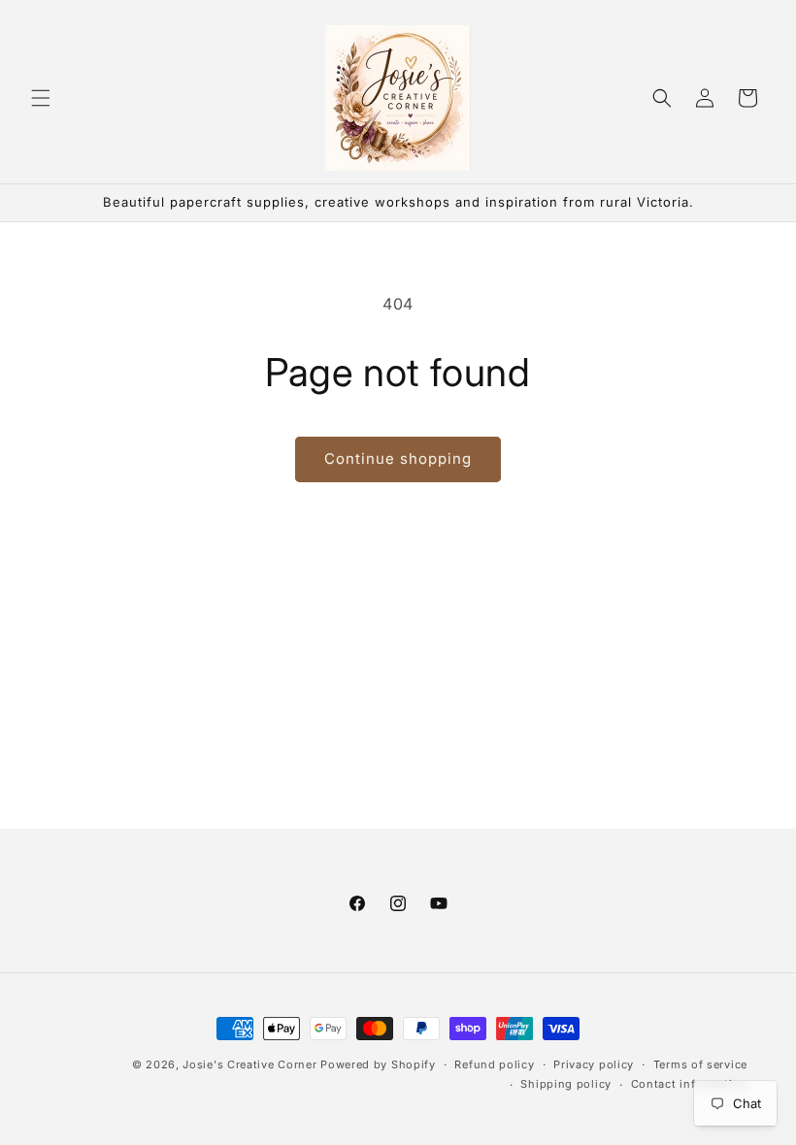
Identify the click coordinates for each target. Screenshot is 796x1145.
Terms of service (700, 1064)
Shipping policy (566, 1084)
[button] (40, 98)
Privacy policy (593, 1064)
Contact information (689, 1084)
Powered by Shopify (378, 1064)
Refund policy (494, 1064)
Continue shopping (398, 458)
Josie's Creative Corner (249, 1064)
